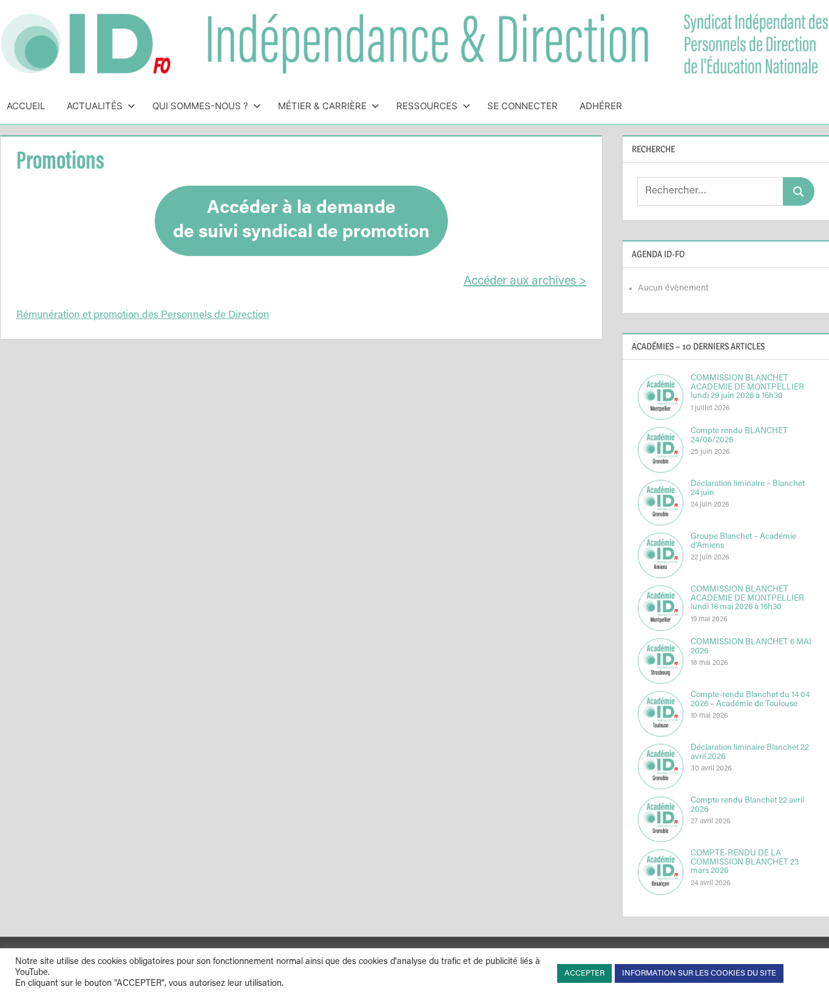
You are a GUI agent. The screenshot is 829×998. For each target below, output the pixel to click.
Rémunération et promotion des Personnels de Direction (142, 316)
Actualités (95, 106)
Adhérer (601, 106)
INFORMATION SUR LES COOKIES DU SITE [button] (699, 973)
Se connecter (522, 106)
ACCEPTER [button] (584, 973)
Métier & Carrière (322, 106)
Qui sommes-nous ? (200, 106)
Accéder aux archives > (525, 281)
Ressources (427, 106)
